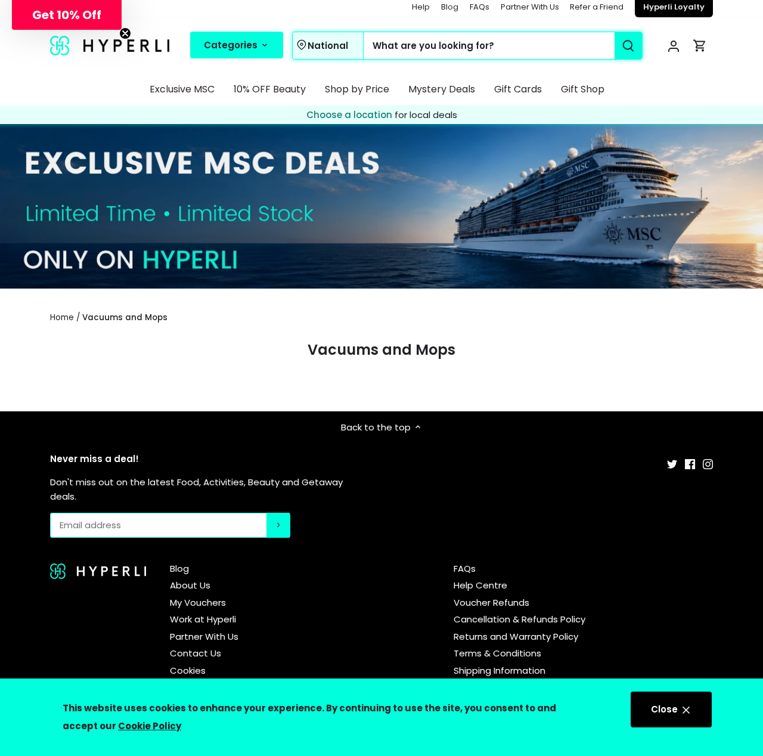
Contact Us (195, 653)
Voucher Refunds (491, 602)
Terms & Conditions (497, 653)
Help (421, 7)
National (328, 45)
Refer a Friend (597, 7)
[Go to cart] (700, 45)
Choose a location (350, 115)
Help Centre (480, 585)
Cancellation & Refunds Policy (519, 619)
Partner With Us (530, 7)
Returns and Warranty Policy (516, 636)
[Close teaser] (125, 33)
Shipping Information (499, 670)
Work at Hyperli (203, 619)
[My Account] (673, 45)
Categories (232, 45)
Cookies (188, 670)
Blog (449, 7)
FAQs (479, 7)
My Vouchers (198, 602)
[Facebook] (690, 463)
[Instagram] (708, 463)
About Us (190, 585)
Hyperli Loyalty (674, 7)
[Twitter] (672, 463)
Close (665, 709)
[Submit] (628, 45)
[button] (67, 15)
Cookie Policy (149, 726)
